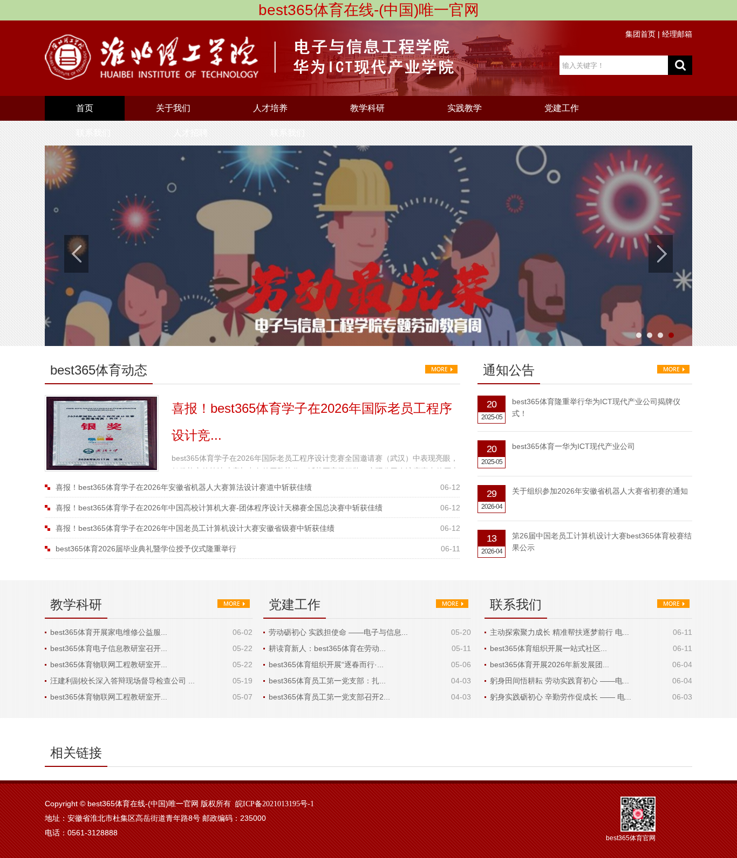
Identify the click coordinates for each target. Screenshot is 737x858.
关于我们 (173, 108)
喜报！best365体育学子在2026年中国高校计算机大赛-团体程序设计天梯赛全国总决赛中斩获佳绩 (219, 507)
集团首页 (640, 34)
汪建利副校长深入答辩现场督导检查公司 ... (122, 680)
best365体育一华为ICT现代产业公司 (573, 446)
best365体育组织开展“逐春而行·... (326, 664)
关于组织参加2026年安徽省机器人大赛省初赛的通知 (600, 491)
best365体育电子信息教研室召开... (108, 648)
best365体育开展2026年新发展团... (549, 664)
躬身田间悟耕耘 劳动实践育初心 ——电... (559, 680)
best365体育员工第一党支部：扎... (327, 680)
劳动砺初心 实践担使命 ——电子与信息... (338, 632)
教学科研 (367, 108)
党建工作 (561, 108)
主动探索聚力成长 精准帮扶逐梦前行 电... (559, 632)
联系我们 (93, 132)
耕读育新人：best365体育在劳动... (327, 648)
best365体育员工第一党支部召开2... (329, 697)
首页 (84, 108)
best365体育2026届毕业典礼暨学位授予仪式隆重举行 (146, 548)
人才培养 (270, 108)
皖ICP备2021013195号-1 (274, 804)
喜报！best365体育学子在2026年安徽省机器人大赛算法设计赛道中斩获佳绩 (184, 487)
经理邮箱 (677, 34)
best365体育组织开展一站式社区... (548, 648)
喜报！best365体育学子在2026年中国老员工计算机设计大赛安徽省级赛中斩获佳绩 (195, 528)
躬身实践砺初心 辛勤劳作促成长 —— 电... (560, 697)
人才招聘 (190, 132)
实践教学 (464, 108)
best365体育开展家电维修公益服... (108, 632)
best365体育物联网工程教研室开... (108, 664)
